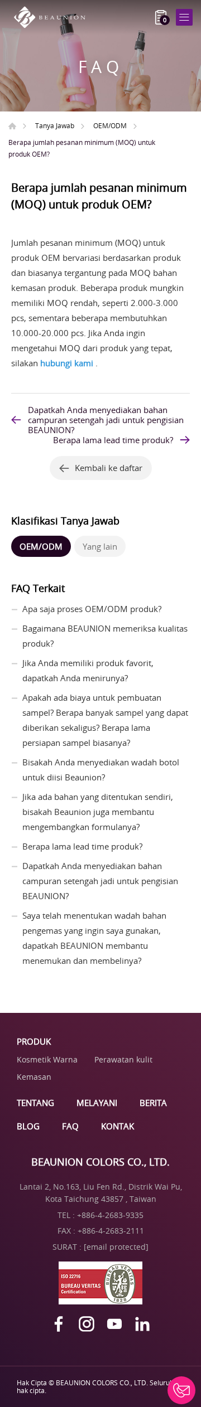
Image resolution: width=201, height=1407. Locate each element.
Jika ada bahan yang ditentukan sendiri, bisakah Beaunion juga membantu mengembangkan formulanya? (97, 811)
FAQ (70, 1126)
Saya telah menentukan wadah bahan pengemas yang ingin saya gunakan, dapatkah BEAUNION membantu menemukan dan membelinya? (94, 938)
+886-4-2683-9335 (110, 1215)
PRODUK (34, 1041)
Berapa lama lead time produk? (113, 440)
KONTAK (117, 1126)
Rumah (12, 126)
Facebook (58, 1324)
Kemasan (34, 1076)
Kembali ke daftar (108, 467)
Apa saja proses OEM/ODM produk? (91, 608)
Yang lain (100, 546)
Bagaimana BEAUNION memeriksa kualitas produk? (105, 636)
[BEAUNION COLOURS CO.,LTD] (53, 17)
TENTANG (35, 1102)
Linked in (142, 1324)
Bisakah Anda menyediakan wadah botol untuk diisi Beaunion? (100, 769)
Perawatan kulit (123, 1059)
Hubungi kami (181, 1390)
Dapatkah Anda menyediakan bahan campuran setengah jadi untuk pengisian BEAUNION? (106, 420)
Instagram (86, 1324)
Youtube (114, 1324)
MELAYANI (96, 1102)
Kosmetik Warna (47, 1059)
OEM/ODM (110, 125)
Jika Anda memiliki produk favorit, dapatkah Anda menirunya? (88, 670)
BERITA (153, 1102)
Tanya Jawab (54, 125)
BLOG (28, 1126)
